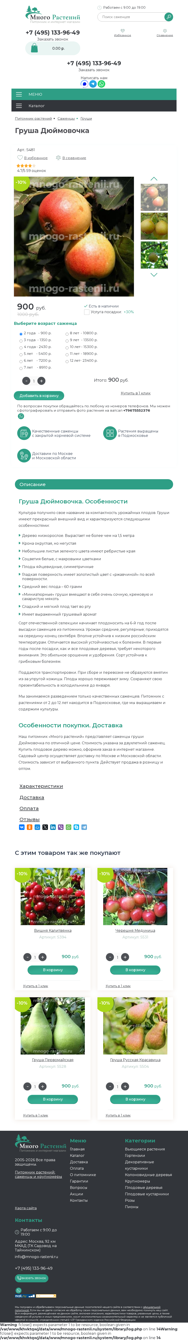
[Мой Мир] (37, 827)
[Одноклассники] (29, 827)
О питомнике (83, 1175)
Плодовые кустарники (147, 1194)
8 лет (84, 333)
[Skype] (76, 827)
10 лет (84, 347)
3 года (38, 340)
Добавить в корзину (39, 396)
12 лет (84, 360)
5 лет (38, 353)
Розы (130, 1200)
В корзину (53, 970)
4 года (38, 347)
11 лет (84, 353)
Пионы (131, 1207)
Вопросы (78, 1187)
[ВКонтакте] (22, 827)
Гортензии (135, 1155)
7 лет (38, 367)
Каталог (77, 1155)
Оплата (29, 808)
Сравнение (165, 35)
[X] (45, 827)
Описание (32, 484)
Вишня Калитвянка (53, 930)
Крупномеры (137, 1181)
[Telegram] (93, 86)
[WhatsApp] (101, 86)
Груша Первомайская (53, 1060)
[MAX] (84, 86)
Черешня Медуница (135, 930)
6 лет (38, 360)
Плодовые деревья (144, 1187)
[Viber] (61, 827)
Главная (77, 1149)
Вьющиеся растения (145, 1149)
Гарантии (79, 1181)
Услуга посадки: (112, 312)
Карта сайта (26, 1208)
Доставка (31, 797)
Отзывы (29, 819)
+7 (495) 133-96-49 (53, 32)
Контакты (79, 1200)
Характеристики (41, 786)
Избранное (122, 35)
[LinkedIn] (53, 827)
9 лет (84, 340)
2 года (38, 333)
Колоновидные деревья (148, 1175)
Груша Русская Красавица (135, 1060)
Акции (76, 1194)
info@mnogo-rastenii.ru (36, 1257)
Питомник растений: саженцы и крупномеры (38, 1174)
